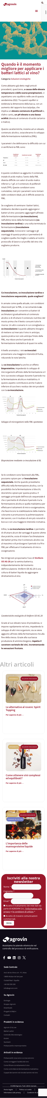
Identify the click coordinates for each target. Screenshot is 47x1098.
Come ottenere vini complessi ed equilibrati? (23, 776)
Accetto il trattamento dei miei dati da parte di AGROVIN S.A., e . (23, 908)
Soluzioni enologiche (20, 79)
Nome (7, 886)
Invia (9, 923)
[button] (36, 11)
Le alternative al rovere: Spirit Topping (23, 708)
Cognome (9, 891)
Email (7, 901)
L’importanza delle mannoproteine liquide (19, 845)
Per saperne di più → (15, 715)
